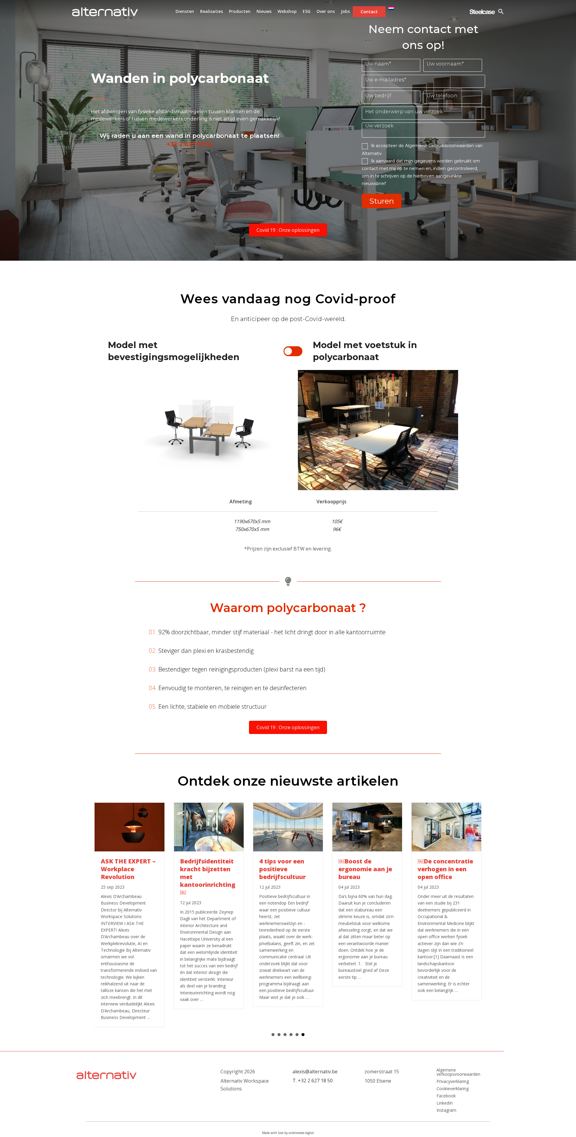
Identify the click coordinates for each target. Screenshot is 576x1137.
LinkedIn (444, 1103)
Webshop (287, 11)
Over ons (325, 11)
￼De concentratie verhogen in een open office (445, 869)
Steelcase (482, 11)
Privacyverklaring (452, 1081)
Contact (369, 11)
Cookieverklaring (452, 1089)
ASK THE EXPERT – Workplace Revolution (128, 869)
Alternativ (105, 12)
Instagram (446, 1110)
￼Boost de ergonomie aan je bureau (365, 869)
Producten (239, 11)
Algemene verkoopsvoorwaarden (458, 1072)
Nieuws (264, 11)
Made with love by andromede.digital (288, 1133)
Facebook (446, 1096)
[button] (288, 230)
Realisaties (211, 11)
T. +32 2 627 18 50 (312, 1080)
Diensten (185, 11)
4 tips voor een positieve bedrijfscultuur (282, 869)
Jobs (345, 11)
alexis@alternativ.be (315, 1071)
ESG (306, 11)
